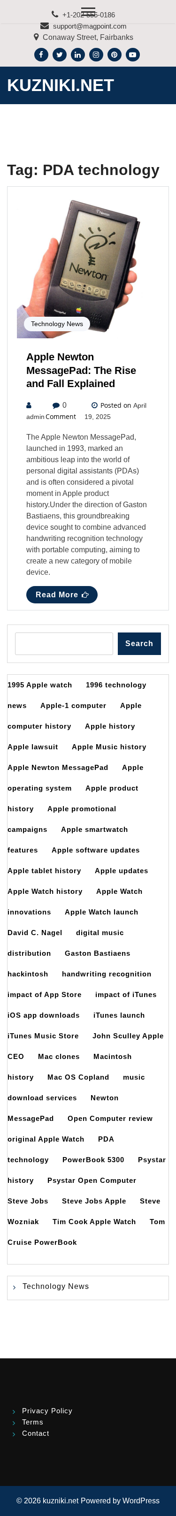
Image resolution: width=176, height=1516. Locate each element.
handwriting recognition (107, 974)
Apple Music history (109, 747)
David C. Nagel (35, 933)
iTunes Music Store (43, 1036)
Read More (57, 595)
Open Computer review (110, 1118)
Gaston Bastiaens (97, 953)
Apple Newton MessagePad (58, 767)
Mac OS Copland (78, 1077)
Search (139, 644)
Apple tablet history (44, 871)
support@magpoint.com (90, 26)
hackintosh (28, 974)
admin (35, 416)
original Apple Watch (46, 1139)
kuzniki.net (60, 85)
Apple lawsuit (33, 747)
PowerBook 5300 (93, 1160)
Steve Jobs (28, 1201)
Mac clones (59, 1056)
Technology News (57, 324)
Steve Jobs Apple (94, 1201)
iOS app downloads (44, 1015)
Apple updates (121, 871)
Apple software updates (96, 850)
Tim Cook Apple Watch (94, 1222)
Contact (35, 1433)
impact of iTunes (126, 994)
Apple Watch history (45, 891)
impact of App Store (45, 994)
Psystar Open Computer (92, 1180)
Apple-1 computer (73, 705)
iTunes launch (119, 1015)
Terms (33, 1422)
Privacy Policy (47, 1411)
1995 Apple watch (40, 685)
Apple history (110, 726)
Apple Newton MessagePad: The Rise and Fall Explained (81, 370)
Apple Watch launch (101, 912)
